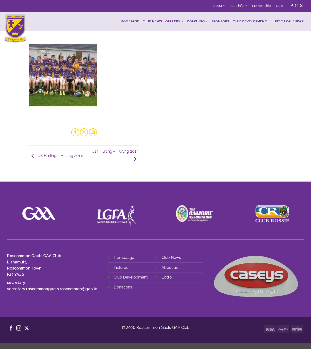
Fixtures (121, 267)
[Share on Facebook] (75, 132)
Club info (237, 6)
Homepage (130, 21)
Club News (152, 21)
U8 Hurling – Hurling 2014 (60, 156)
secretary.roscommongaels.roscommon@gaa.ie (52, 289)
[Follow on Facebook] (292, 6)
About (217, 6)
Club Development (250, 21)
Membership (261, 6)
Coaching (196, 21)
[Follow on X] (301, 6)
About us (170, 267)
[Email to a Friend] (93, 132)
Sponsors (220, 21)
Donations (123, 287)
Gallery (172, 21)
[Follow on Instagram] (296, 6)
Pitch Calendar (289, 21)
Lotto (279, 6)
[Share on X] (84, 132)
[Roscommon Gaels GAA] (45, 28)
